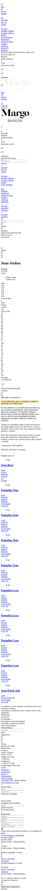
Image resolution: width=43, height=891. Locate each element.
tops (2, 189)
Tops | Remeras (7, 37)
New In (4, 163)
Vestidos (4, 44)
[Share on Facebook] (2, 255)
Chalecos (4, 46)
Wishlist (4, 16)
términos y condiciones (15, 835)
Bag (3, 8)
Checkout (4, 872)
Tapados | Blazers (7, 31)
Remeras (4, 191)
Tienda (3, 172)
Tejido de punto (7, 42)
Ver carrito (5, 861)
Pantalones (5, 40)
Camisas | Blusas (7, 33)
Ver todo (4, 29)
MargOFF (5, 202)
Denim (3, 35)
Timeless (4, 210)
